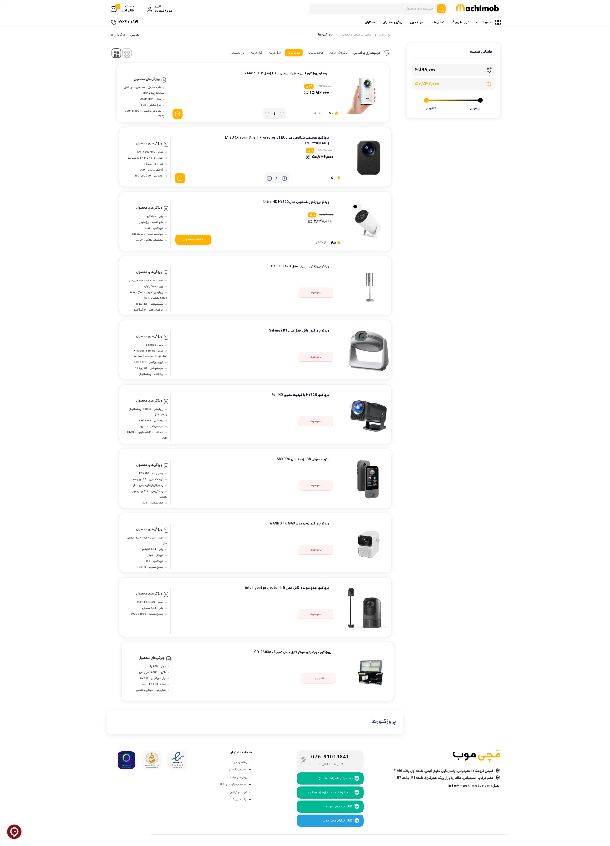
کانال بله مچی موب (339, 806)
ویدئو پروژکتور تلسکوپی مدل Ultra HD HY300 (296, 202)
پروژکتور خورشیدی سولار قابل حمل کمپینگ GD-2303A (292, 652)
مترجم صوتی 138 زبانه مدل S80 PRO (303, 459)
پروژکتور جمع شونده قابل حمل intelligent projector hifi (287, 587)
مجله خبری (416, 22)
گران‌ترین (256, 52)
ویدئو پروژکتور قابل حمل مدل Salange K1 (299, 330)
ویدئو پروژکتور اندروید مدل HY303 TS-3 (300, 266)
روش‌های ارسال (238, 769)
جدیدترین (294, 52)
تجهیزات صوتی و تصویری (356, 34)
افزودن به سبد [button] (178, 114)
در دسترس (237, 52)
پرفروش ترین (338, 52)
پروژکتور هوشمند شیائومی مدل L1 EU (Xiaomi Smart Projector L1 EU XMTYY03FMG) (277, 140)
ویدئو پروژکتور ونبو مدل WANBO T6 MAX (299, 523)
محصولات (487, 22)
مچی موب (385, 34)
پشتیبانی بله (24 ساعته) (336, 778)
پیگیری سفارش (392, 22)
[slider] (480, 100)
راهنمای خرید (239, 762)
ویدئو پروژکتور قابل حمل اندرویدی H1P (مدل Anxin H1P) (286, 73)
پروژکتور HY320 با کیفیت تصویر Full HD (300, 395)
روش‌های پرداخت (237, 777)
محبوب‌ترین (315, 52)
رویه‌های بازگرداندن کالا (233, 784)
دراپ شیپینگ (460, 22)
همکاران (370, 22)
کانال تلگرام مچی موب (337, 820)
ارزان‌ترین (275, 52)
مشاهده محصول (193, 239)
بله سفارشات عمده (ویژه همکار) (330, 792)
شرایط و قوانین (238, 792)
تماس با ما (437, 22)
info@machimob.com (469, 786)
